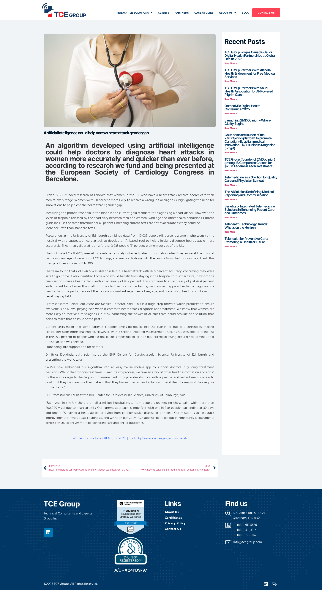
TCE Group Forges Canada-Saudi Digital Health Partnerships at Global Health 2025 (250, 55)
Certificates (173, 518)
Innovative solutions (133, 12)
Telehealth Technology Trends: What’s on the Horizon (246, 225)
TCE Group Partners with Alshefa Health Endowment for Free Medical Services (250, 73)
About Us (226, 12)
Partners (182, 12)
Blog (245, 12)
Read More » (231, 63)
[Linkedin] (48, 532)
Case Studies (203, 12)
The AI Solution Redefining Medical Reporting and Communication (249, 193)
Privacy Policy (175, 523)
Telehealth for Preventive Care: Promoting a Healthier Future (246, 240)
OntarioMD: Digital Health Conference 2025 (242, 107)
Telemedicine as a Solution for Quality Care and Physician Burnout (251, 179)
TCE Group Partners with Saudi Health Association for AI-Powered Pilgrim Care (249, 91)
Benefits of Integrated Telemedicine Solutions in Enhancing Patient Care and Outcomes (250, 209)
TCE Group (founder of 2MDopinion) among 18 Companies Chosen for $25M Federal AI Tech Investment (250, 162)
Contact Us (266, 12)
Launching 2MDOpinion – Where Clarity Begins (248, 122)
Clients (163, 12)
